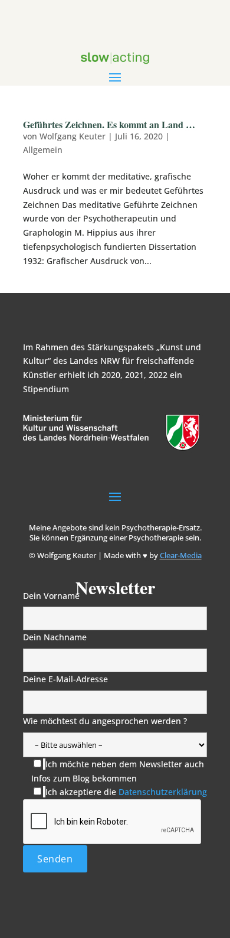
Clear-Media (181, 555)
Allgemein (43, 149)
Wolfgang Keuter (73, 136)
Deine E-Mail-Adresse (65, 679)
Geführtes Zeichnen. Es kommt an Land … (109, 124)
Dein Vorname (51, 595)
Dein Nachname (55, 637)
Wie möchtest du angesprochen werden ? (105, 721)
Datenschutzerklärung (163, 791)
